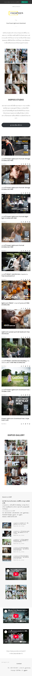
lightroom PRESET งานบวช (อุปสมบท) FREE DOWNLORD (15, 304)
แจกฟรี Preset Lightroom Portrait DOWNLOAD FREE (13, 246)
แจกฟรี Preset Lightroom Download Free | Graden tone (16, 390)
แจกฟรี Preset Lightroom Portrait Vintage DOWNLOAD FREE (16, 159)
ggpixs (20, 514)
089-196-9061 (8, 512)
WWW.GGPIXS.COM (12, 516)
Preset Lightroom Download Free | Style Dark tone (15, 419)
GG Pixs (18, 670)
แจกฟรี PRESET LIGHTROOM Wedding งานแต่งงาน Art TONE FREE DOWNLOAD (15, 361)
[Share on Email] (21, 164)
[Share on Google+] (29, 164)
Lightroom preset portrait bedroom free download (16, 333)
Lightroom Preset (21, 146)
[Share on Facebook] (23, 164)
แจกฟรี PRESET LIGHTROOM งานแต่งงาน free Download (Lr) (15, 275)
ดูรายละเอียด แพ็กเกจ (16, 125)
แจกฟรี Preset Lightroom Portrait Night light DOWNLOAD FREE (15, 217)
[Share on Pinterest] (27, 164)
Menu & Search (16, 6)
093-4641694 (15, 512)
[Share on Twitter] (25, 164)
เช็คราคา (24, 2)
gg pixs (14, 514)
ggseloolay (25, 512)
